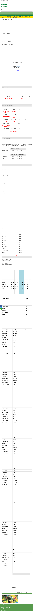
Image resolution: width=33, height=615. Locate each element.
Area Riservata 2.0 (3, 610)
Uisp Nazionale (16, 15)
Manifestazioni (21, 16)
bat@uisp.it (4, 608)
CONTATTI (17, 16)
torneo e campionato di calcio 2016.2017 (13, 17)
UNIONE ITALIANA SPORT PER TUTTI (4, 0)
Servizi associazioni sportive (17, 1)
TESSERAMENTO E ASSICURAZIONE (7, 16)
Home (2, 16)
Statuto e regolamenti (9, 1)
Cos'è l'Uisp (3, 1)
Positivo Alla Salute (4, 17)
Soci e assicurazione (24, 1)
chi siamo (14, 16)
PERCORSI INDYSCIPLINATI (27, 16)
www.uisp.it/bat (18, 66)
